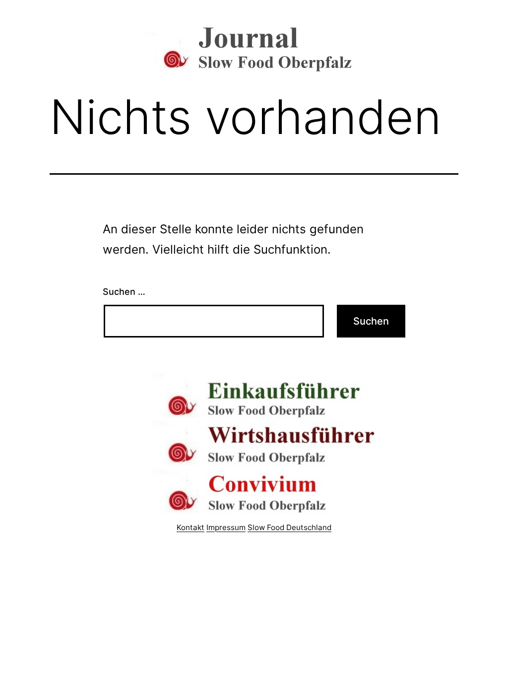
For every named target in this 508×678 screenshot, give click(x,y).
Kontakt (190, 527)
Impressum (226, 527)
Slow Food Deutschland (289, 527)
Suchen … (124, 291)
